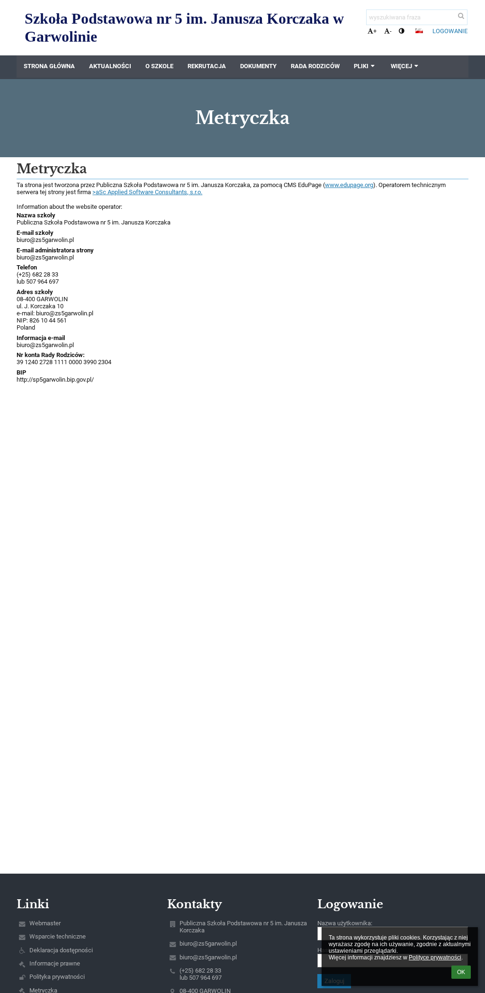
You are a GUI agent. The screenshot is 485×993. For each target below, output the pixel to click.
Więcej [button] (401, 66)
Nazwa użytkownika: (344, 923)
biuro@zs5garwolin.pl (45, 239)
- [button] (391, 31)
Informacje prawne (54, 963)
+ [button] (375, 31)
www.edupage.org (349, 184)
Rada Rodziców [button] (315, 66)
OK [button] (461, 972)
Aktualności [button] (110, 66)
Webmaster (45, 923)
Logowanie (449, 31)
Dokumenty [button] (258, 66)
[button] (401, 31)
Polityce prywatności (435, 957)
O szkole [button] (159, 66)
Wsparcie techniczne (57, 936)
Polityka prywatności (57, 976)
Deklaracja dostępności (61, 950)
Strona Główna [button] (49, 66)
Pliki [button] (361, 66)
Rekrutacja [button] (207, 66)
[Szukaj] (461, 16)
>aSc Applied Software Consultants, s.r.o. (147, 192)
